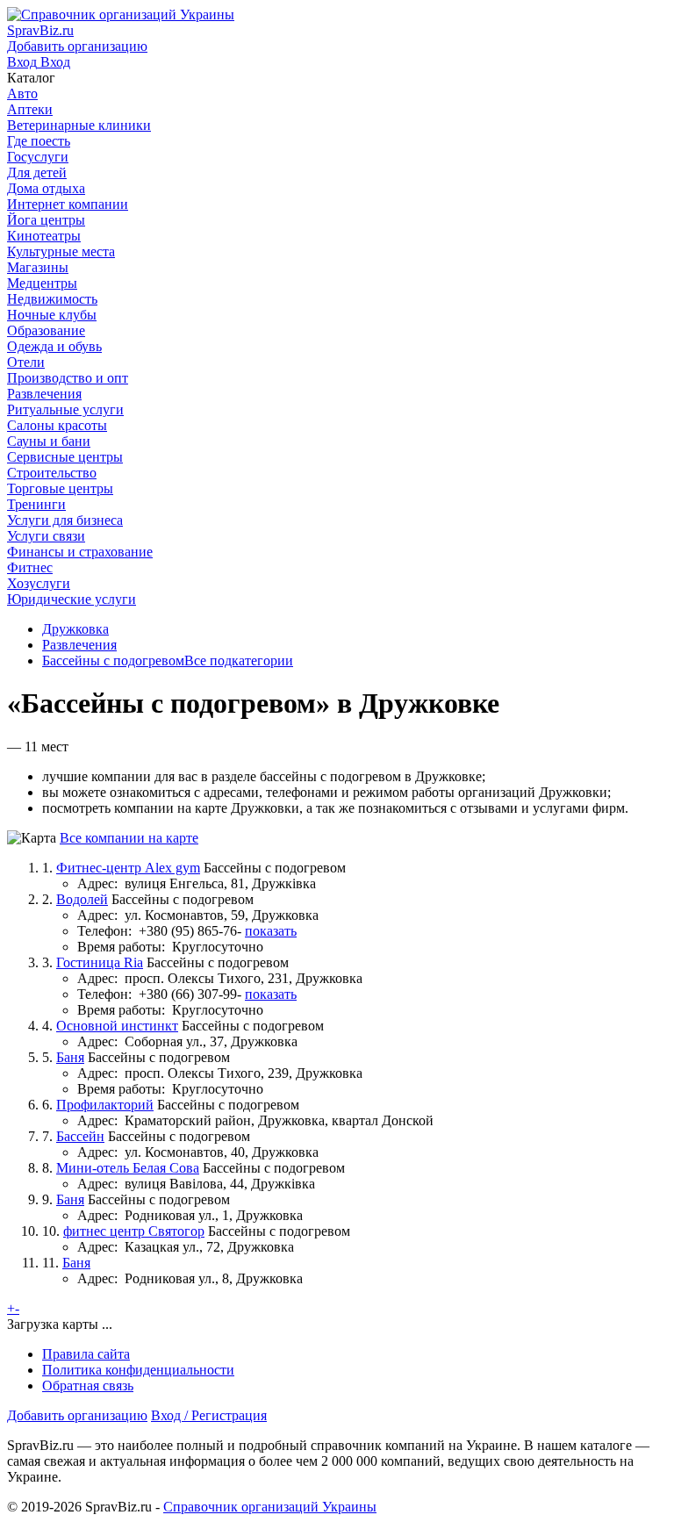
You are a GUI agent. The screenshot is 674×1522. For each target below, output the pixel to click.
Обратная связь (87, 1385)
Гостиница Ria (99, 962)
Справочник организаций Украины (269, 1506)
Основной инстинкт (117, 1025)
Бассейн (80, 1136)
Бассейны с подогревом (113, 660)
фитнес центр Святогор (133, 1231)
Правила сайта (86, 1353)
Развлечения (79, 644)
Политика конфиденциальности (138, 1369)
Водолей (82, 899)
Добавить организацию (77, 1415)
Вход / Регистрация (209, 1415)
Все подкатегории (238, 660)
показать (271, 930)
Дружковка (75, 628)
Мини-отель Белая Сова (127, 1167)
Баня (70, 1057)
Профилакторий (105, 1104)
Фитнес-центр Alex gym (128, 867)
